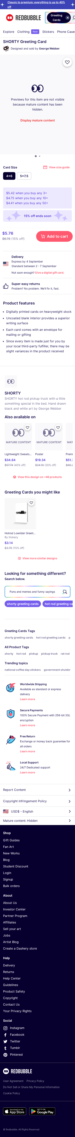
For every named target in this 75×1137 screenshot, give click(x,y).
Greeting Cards (16, 631)
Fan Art (8, 847)
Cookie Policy (11, 1093)
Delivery (9, 965)
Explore (8, 32)
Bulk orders (11, 886)
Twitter (15, 1041)
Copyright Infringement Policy (25, 801)
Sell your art (12, 929)
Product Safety (14, 991)
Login (7, 873)
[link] (23, 604)
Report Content (14, 790)
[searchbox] (37, 591)
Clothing (27, 32)
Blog (6, 860)
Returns (8, 972)
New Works (11, 853)
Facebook (17, 1034)
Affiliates (9, 922)
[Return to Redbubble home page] (23, 17)
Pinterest (16, 1054)
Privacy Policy (35, 1081)
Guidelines (10, 985)
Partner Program (15, 916)
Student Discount (15, 866)
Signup (8, 879)
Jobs (6, 935)
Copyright (10, 998)
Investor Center (14, 909)
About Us (10, 903)
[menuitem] (8, 31)
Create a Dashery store (20, 948)
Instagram (17, 1028)
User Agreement (13, 1081)
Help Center (12, 978)
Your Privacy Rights (17, 1011)
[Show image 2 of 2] (39, 156)
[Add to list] (67, 62)
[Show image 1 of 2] (36, 156)
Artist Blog (11, 942)
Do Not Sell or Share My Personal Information (31, 1087)
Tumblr (15, 1048)
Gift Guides (11, 840)
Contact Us (11, 1004)
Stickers (48, 32)
